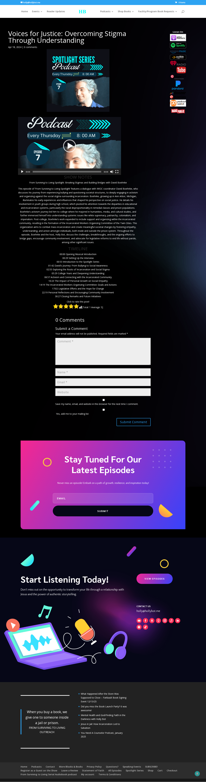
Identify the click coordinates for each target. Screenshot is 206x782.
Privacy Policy (94, 766)
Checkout (172, 770)
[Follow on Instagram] (164, 620)
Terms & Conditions (109, 774)
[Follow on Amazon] (151, 620)
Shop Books (124, 11)
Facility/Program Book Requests (156, 11)
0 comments (30, 47)
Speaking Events (132, 766)
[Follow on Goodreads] (158, 620)
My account (87, 774)
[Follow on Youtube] (139, 620)
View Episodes (155, 578)
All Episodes (115, 770)
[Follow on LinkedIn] (177, 620)
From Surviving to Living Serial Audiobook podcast (49, 774)
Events (35, 11)
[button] (69, 146)
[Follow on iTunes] (171, 620)
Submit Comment (133, 422)
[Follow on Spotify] (139, 627)
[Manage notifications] (197, 773)
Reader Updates (56, 11)
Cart (160, 770)
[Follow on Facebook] (145, 620)
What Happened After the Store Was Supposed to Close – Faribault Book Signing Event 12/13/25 (103, 697)
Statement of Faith (93, 770)
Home (24, 11)
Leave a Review (69, 770)
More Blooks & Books (71, 766)
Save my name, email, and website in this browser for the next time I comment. (96, 403)
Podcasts (105, 11)
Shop (150, 770)
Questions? (112, 766)
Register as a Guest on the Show (39, 770)
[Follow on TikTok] (145, 627)
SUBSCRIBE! (151, 766)
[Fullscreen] (116, 171)
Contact (50, 766)
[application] (69, 146)
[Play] (22, 171)
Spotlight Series (135, 770)
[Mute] (111, 171)
